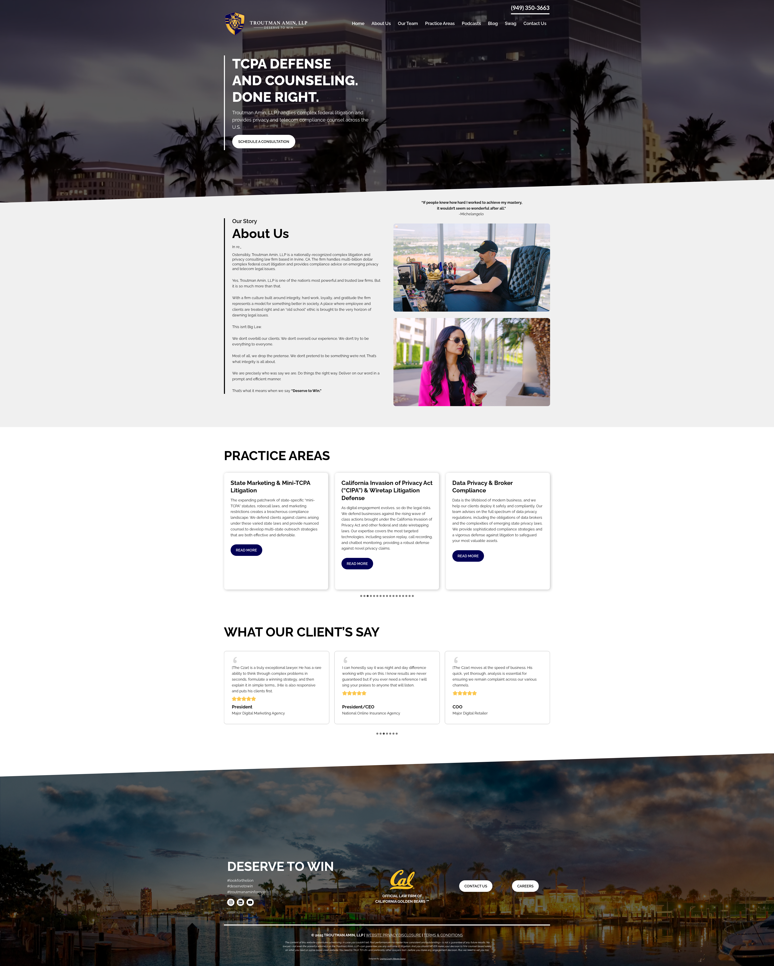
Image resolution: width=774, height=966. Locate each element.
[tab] (361, 596)
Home (358, 23)
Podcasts (471, 23)
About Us (381, 23)
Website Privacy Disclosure (393, 935)
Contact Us (534, 23)
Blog (493, 23)
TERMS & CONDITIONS (443, 935)
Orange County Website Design (393, 959)
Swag (510, 23)
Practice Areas (440, 23)
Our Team (408, 23)
